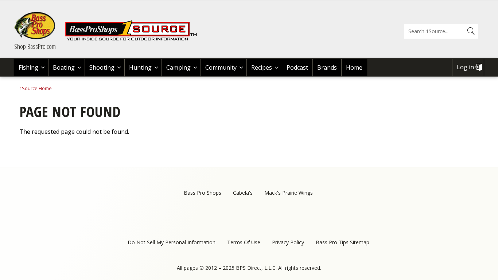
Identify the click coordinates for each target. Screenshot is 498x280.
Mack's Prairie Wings (288, 192)
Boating (64, 67)
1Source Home (35, 88)
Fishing (28, 67)
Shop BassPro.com (35, 46)
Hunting (140, 67)
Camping (178, 67)
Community (221, 67)
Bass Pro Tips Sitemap (342, 242)
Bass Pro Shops (202, 192)
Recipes (261, 67)
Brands (327, 67)
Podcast (297, 67)
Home (354, 67)
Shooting (101, 67)
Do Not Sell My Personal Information (171, 242)
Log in (465, 67)
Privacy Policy (288, 242)
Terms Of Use (243, 242)
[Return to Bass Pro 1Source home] (134, 39)
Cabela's (243, 192)
